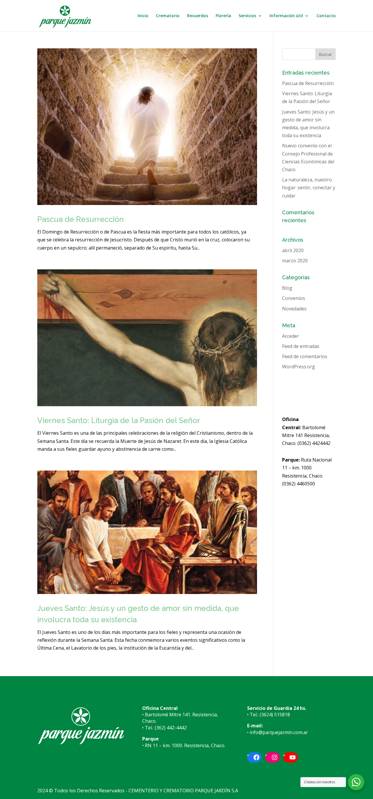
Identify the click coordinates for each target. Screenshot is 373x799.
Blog (287, 288)
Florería (223, 16)
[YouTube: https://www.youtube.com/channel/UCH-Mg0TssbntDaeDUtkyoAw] (292, 757)
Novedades (294, 308)
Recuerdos (197, 16)
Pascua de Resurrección (80, 219)
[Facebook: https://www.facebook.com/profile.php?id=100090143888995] (256, 757)
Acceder (290, 336)
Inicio (143, 16)
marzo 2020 (295, 260)
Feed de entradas (300, 346)
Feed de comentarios (304, 356)
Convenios (293, 298)
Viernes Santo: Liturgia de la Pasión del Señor (118, 420)
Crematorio (168, 16)
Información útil (286, 16)
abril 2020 (293, 250)
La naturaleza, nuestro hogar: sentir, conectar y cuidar (308, 187)
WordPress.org (298, 366)
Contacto (326, 16)
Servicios (247, 16)
